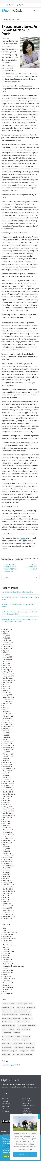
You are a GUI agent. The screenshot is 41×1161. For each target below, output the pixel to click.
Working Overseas (26, 1054)
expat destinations (25, 1014)
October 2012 (8, 838)
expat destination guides (9, 1014)
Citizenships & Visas (10, 932)
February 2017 (8, 779)
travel (32, 1051)
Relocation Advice (9, 979)
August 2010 (7, 893)
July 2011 (6, 870)
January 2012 (7, 857)
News (5, 974)
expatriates (31, 1025)
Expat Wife (6, 958)
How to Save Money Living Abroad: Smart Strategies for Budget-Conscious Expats (19, 620)
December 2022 (8, 697)
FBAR (18, 1029)
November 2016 (8, 783)
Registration (7, 976)
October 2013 (8, 813)
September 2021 (9, 726)
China (12, 1007)
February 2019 (8, 756)
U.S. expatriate (17, 560)
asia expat (5, 1007)
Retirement (5, 1051)
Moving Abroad (8, 972)
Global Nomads (8, 964)
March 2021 (7, 739)
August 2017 (7, 771)
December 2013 (8, 809)
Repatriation (7, 981)
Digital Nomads (8, 934)
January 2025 (7, 657)
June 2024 (6, 663)
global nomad (26, 1029)
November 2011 (8, 861)
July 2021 (6, 731)
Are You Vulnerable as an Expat (31, 567)
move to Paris (6, 560)
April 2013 (6, 826)
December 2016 (8, 781)
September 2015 (9, 788)
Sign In (21, 5)
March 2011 (7, 878)
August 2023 (7, 682)
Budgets (6, 930)
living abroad (25, 1040)
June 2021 (6, 733)
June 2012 (6, 847)
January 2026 (7, 644)
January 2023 (7, 695)
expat (15, 1011)
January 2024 (7, 672)
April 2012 (6, 851)
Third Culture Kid (8, 987)
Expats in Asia (7, 960)
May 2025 (6, 655)
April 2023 (6, 691)
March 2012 (7, 853)
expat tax (11, 1029)
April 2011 (6, 876)
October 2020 (8, 750)
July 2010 (6, 895)
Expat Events (7, 941)
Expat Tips (7, 558)
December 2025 (8, 646)
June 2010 (6, 897)
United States (6, 1054)
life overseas (6, 1040)
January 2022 (7, 718)
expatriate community (9, 1025)
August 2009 (7, 918)
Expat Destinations (9, 939)
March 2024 (7, 667)
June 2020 (6, 752)
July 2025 (6, 651)
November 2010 (8, 887)
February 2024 (8, 670)
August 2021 (7, 729)
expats (4, 1029)
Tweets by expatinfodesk (10, 1065)
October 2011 (8, 864)
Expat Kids (6, 949)
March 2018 (7, 762)
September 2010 (9, 891)
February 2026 (8, 642)
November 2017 (8, 767)
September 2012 (9, 840)
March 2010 (7, 904)
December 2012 (8, 834)
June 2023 (6, 686)
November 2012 (8, 836)
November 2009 (8, 912)
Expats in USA (7, 962)
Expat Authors (6, 1104)
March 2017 (7, 777)
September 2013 (9, 815)
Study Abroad (7, 985)
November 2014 (8, 790)
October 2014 (8, 792)
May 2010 (6, 899)
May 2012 (6, 849)
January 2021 (7, 743)
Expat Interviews (22, 558)
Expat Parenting (8, 951)
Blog (4, 928)
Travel (5, 991)
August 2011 (7, 868)
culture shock (31, 1007)
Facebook (6, 1131)
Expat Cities (7, 936)
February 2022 (8, 716)
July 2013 (6, 819)
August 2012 (7, 842)
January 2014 (7, 807)
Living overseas (7, 1043)
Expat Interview (27, 1018)
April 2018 (6, 760)
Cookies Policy (27, 1113)
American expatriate (8, 1004)
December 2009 (8, 910)
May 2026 (6, 636)
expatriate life (22, 1025)
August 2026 (7, 629)
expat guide (16, 1018)
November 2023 (8, 676)
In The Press (5, 1111)
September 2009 (9, 916)
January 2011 (7, 883)
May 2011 (6, 874)
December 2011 (8, 859)
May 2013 (6, 824)
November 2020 (8, 748)
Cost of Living (21, 1007)
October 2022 (8, 701)
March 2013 (7, 828)
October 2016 (8, 786)
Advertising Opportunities (27, 1099)
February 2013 (8, 830)
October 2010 (8, 889)
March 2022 (7, 714)
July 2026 (6, 632)
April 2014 (6, 802)
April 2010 (6, 902)
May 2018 (6, 758)
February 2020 (8, 754)
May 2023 (6, 689)
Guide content (6, 1106)
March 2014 (7, 805)
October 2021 (8, 724)
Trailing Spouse (8, 989)
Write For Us (26, 1111)
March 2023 (7, 693)
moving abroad (7, 1047)
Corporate (5, 1101)
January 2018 (7, 764)
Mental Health (8, 970)
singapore (14, 1051)
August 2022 (7, 703)
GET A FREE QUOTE (25, 1154)
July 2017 (6, 773)
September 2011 (9, 866)
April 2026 (6, 638)
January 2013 (7, 832)
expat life (17, 1022)
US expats (16, 1054)
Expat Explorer (6, 1018)
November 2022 (8, 699)
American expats (22, 1004)
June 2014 (6, 800)
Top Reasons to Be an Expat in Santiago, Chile (17, 592)
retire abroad (30, 1047)
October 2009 (8, 914)
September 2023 (9, 680)
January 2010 (7, 908)
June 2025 (6, 653)
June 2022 (6, 708)
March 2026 (7, 640)
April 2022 (6, 712)
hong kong (17, 1033)
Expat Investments (9, 945)
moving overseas (19, 1047)
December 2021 (8, 720)
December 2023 (8, 674)
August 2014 (7, 796)
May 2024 (6, 665)
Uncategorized (8, 993)
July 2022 (6, 705)
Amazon (23, 538)
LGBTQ (5, 968)
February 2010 (8, 906)
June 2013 (6, 821)
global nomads (6, 1033)
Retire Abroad (8, 983)
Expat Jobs (6, 947)
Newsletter (26, 1108)
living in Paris (34, 558)
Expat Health (7, 943)
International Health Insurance (13, 966)
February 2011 (8, 880)
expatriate (25, 1022)
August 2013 (7, 817)
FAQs (3, 1109)
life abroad (26, 1036)
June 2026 (6, 634)
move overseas (29, 1043)
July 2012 (6, 845)
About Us (4, 1098)
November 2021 (8, 722)
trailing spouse (24, 1051)
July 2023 (6, 684)
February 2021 (8, 741)
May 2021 (6, 735)
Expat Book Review (25, 1011)
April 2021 (6, 737)
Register (11, 5)
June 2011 (6, 872)
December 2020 (8, 745)
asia (30, 1004)
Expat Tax (6, 953)
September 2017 (9, 769)
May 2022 (6, 710)
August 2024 (7, 659)
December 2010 (8, 885)
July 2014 (6, 798)
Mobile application (28, 1106)
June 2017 (6, 775)
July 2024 (6, 661)
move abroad (18, 1043)
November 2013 (8, 811)
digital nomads (6, 1011)
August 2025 (7, 648)
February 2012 (8, 855)
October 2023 (8, 678)
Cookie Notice (7, 1147)
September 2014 (9, 794)
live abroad (16, 1040)
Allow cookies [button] (8, 1156)
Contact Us (26, 1103)
